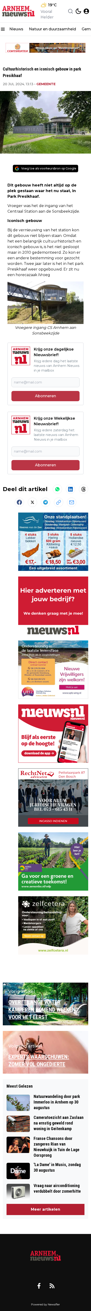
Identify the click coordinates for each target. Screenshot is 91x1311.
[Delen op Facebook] (19, 502)
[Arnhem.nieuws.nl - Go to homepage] (45, 1256)
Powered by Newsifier (45, 1304)
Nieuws (16, 29)
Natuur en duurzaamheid (52, 29)
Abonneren (45, 396)
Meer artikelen (45, 1209)
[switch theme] (78, 11)
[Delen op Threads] (83, 489)
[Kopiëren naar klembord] (58, 502)
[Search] (70, 11)
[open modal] (86, 11)
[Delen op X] (32, 502)
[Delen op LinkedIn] (70, 489)
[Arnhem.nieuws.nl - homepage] (19, 11)
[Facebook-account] (39, 1286)
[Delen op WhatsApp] (57, 489)
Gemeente (46, 84)
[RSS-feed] (52, 1286)
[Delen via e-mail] (71, 502)
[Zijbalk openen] (3, 29)
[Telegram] (45, 502)
